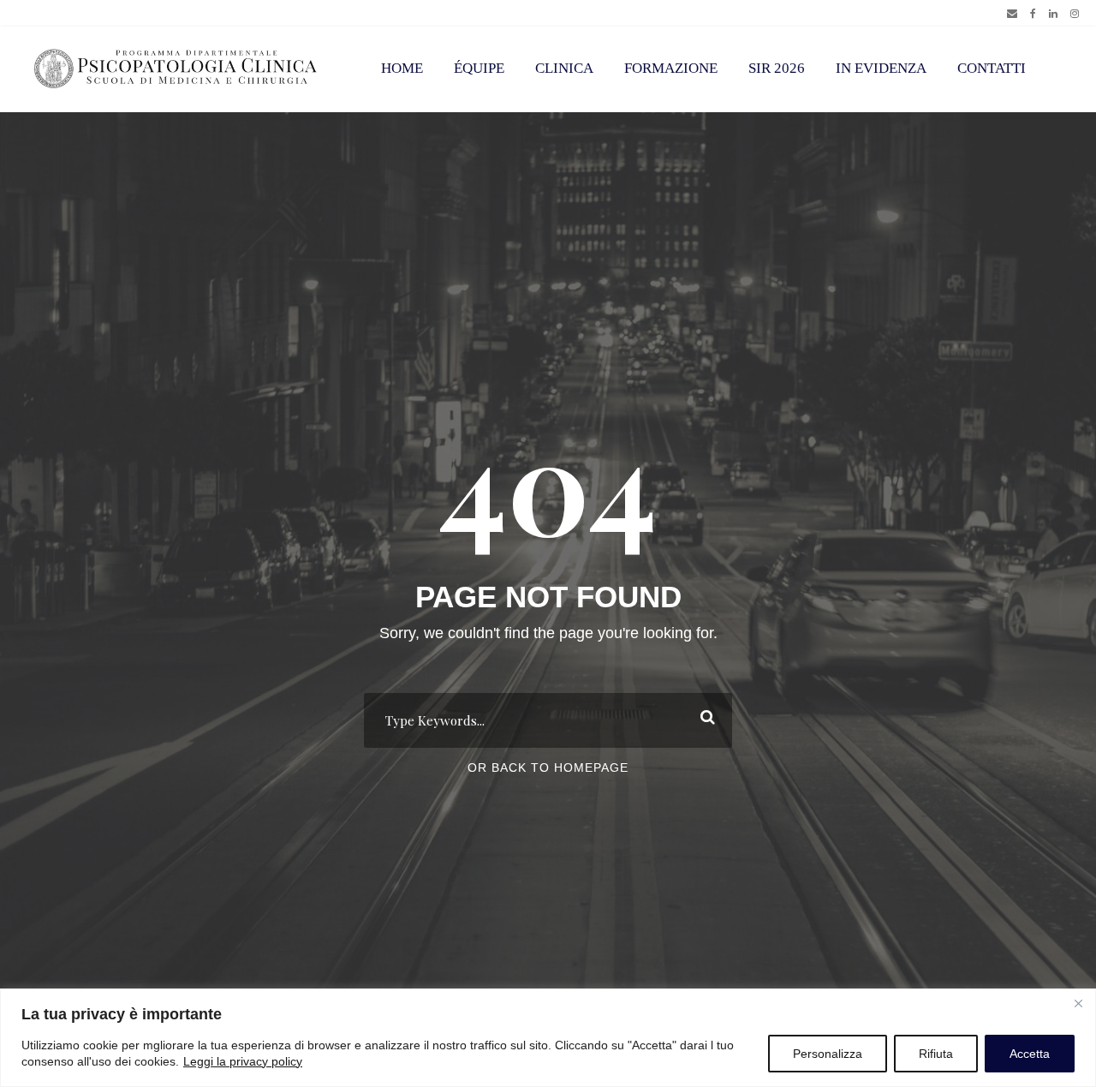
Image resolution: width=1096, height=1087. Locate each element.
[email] (1012, 14)
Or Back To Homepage (548, 767)
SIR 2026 (776, 68)
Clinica (564, 68)
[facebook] (1033, 14)
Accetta (1030, 1053)
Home (402, 68)
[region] (548, 1037)
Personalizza (827, 1053)
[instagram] (1074, 14)
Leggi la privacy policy (242, 1061)
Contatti (991, 68)
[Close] (1078, 1003)
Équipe (479, 68)
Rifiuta (936, 1053)
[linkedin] (1053, 14)
